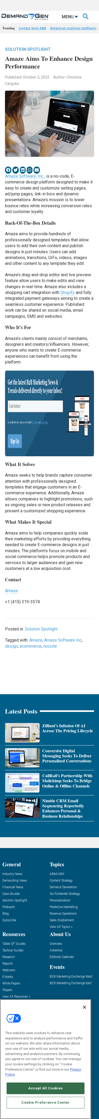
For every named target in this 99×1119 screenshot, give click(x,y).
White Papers (11, 983)
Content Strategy (61, 880)
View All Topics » (61, 927)
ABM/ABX (57, 874)
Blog (5, 913)
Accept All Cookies (45, 1088)
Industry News (12, 874)
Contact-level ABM (32, 28)
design (11, 646)
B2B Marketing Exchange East (71, 983)
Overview (56, 944)
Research (8, 957)
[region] (45, 1059)
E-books (7, 977)
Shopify (67, 292)
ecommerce (30, 646)
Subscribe (9, 920)
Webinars (8, 970)
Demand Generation (63, 887)
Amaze (11, 590)
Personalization (60, 900)
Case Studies (11, 894)
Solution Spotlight (28, 49)
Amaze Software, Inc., (25, 176)
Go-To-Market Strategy (65, 894)
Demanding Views (14, 880)
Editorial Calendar (62, 957)
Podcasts (8, 907)
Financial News (12, 887)
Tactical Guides (12, 950)
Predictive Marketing (64, 907)
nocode (50, 646)
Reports (7, 963)
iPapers (7, 990)
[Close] (84, 1007)
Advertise (56, 950)
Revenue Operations (63, 913)
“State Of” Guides (14, 944)
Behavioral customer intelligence (74, 28)
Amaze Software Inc (63, 640)
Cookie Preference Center (45, 1102)
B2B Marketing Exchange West (71, 976)
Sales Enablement (62, 920)
